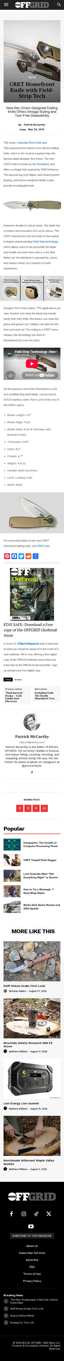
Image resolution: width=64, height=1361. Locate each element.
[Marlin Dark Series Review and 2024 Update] (12, 907)
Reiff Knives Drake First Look (24, 986)
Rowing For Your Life (22, 1322)
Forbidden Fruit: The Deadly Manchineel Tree (45, 696)
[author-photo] (6, 991)
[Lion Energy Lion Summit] (32, 1079)
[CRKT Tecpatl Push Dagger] (12, 860)
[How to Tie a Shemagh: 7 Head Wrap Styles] (12, 891)
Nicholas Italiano (17, 991)
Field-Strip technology (45, 241)
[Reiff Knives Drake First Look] (32, 961)
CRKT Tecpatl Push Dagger (39, 860)
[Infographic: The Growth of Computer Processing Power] (12, 845)
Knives (18, 679)
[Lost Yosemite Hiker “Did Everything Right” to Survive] (12, 876)
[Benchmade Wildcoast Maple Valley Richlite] (32, 1136)
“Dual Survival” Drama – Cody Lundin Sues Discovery (14, 697)
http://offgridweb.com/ (32, 742)
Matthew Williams (18, 1051)
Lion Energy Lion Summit (21, 1103)
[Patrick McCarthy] (32, 722)
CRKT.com (43, 545)
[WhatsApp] (44, 808)
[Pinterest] (36, 808)
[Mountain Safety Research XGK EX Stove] (32, 1018)
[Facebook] (32, 771)
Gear (32, 77)
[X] (27, 808)
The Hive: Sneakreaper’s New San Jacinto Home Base (34, 1301)
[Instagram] (23, 1214)
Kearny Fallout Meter (22, 1315)
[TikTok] (36, 1214)
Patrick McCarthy (34, 124)
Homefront (43, 164)
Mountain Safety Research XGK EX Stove (28, 1044)
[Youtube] (31, 1226)
